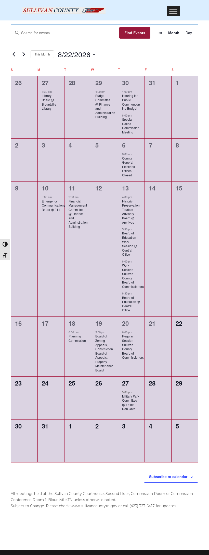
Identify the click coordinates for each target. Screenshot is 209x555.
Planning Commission (77, 338)
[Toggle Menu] (173, 11)
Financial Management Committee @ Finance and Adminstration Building (78, 214)
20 (125, 323)
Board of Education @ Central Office (131, 303)
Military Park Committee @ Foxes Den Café (130, 402)
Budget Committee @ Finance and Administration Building (105, 106)
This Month (42, 54)
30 (125, 82)
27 (45, 82)
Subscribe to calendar (168, 476)
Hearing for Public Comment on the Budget (131, 101)
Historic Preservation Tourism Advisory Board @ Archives (131, 211)
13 (125, 188)
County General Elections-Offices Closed (129, 166)
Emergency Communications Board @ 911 (53, 205)
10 (45, 188)
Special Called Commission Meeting (130, 125)
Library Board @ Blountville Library (49, 101)
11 (72, 188)
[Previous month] (14, 54)
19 (98, 323)
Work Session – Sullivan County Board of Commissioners (133, 276)
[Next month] (24, 54)
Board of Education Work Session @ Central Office (129, 243)
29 (98, 82)
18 (72, 323)
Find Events (134, 32)
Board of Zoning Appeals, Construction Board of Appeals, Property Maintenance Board (104, 353)
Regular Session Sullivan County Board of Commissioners (133, 346)
